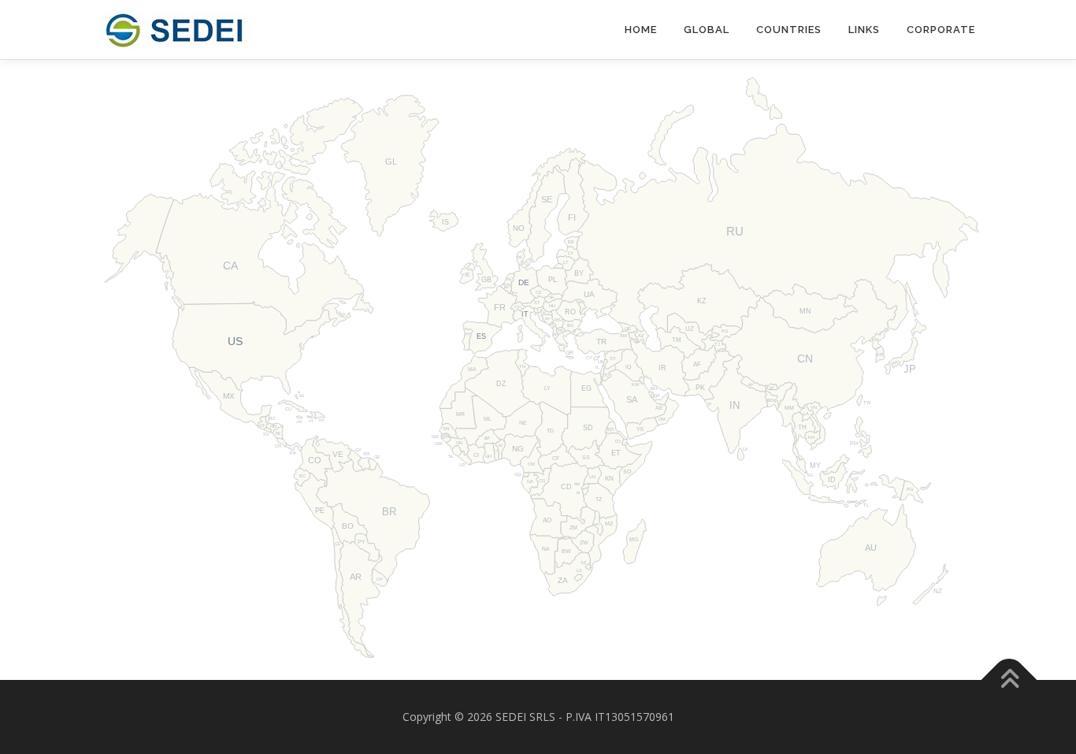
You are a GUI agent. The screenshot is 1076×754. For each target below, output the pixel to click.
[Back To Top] (1009, 680)
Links (864, 29)
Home (641, 29)
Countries (789, 29)
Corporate (941, 29)
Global (706, 29)
